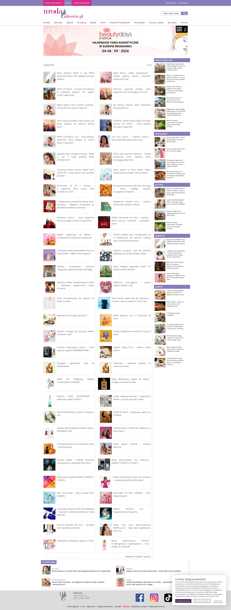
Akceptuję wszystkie (183, 601)
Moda (93, 22)
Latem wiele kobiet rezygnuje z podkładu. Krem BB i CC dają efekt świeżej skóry (176, 276)
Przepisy (81, 22)
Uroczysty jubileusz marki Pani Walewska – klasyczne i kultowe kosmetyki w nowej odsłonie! (75, 511)
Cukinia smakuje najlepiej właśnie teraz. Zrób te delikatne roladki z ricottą (175, 293)
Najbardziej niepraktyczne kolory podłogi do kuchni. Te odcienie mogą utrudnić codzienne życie (176, 67)
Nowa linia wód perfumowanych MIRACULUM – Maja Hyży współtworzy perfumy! (132, 527)
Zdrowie (58, 22)
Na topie (172, 22)
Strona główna (73, 606)
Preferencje (218, 601)
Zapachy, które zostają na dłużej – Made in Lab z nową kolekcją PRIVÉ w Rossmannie (75, 156)
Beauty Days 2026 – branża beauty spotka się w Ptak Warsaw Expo (176, 140)
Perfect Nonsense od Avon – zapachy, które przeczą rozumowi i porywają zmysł (130, 220)
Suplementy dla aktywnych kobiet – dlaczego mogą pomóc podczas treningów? (176, 202)
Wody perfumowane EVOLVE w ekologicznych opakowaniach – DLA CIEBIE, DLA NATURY (130, 543)
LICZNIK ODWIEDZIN (81, 3)
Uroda (46, 22)
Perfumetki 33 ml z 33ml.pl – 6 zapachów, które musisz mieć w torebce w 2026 (75, 188)
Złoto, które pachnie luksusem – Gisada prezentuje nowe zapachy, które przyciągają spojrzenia (132, 156)
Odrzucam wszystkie (202, 601)
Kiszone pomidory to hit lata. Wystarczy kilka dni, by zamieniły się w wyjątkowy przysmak (176, 174)
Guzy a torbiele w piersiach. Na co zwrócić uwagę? (176, 150)
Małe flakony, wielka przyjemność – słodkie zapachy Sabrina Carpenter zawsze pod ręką (132, 76)
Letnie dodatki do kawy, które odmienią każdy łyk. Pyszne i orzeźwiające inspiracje (175, 361)
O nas (82, 606)
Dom (102, 22)
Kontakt (118, 606)
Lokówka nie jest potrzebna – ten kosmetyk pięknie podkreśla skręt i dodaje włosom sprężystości (176, 254)
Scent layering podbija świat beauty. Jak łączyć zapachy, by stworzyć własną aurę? (75, 123)
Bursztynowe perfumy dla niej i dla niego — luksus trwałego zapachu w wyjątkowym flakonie (132, 188)
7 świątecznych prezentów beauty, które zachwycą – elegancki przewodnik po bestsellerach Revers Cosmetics (75, 204)
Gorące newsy (156, 22)
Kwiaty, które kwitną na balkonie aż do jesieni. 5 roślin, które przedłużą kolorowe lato (175, 90)
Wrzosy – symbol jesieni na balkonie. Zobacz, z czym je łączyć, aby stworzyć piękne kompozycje (176, 78)
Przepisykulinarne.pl (156, 606)
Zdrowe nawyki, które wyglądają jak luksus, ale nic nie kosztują (176, 213)
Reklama (126, 606)
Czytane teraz (48, 562)
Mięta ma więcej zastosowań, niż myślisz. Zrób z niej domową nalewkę (175, 123)
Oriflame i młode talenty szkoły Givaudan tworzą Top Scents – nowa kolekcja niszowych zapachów (132, 123)
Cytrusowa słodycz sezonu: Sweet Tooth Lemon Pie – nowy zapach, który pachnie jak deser (75, 172)
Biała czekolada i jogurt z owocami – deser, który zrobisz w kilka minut (175, 338)
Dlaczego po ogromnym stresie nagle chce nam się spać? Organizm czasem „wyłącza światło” (175, 163)
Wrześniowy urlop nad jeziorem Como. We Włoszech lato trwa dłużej (175, 100)
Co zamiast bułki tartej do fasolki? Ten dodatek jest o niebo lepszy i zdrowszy (175, 327)
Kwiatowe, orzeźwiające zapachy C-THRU (75, 540)
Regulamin (91, 606)
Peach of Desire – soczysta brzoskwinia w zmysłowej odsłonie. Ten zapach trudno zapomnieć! (75, 92)
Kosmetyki (139, 22)
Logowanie (183, 3)
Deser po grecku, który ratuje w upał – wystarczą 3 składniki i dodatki (175, 349)
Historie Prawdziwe (120, 22)
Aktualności (161, 134)
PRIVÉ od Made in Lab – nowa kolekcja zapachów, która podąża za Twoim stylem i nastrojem (75, 139)
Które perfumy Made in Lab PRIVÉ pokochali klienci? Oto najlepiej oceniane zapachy (75, 76)
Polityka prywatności (105, 606)
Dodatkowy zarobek (139, 606)
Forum (184, 22)
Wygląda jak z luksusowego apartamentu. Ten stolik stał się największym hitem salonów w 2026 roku (176, 112)
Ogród (70, 22)
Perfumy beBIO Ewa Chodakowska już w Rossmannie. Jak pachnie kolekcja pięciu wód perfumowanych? (132, 237)
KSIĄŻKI (68, 3)
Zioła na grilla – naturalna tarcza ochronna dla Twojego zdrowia (175, 304)
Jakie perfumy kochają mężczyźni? (72, 315)
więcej (149, 65)
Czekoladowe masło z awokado (173, 314)
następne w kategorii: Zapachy (138, 556)
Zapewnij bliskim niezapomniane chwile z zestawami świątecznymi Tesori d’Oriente (75, 285)
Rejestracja (171, 3)
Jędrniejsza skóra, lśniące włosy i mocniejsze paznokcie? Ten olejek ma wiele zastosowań (175, 265)
